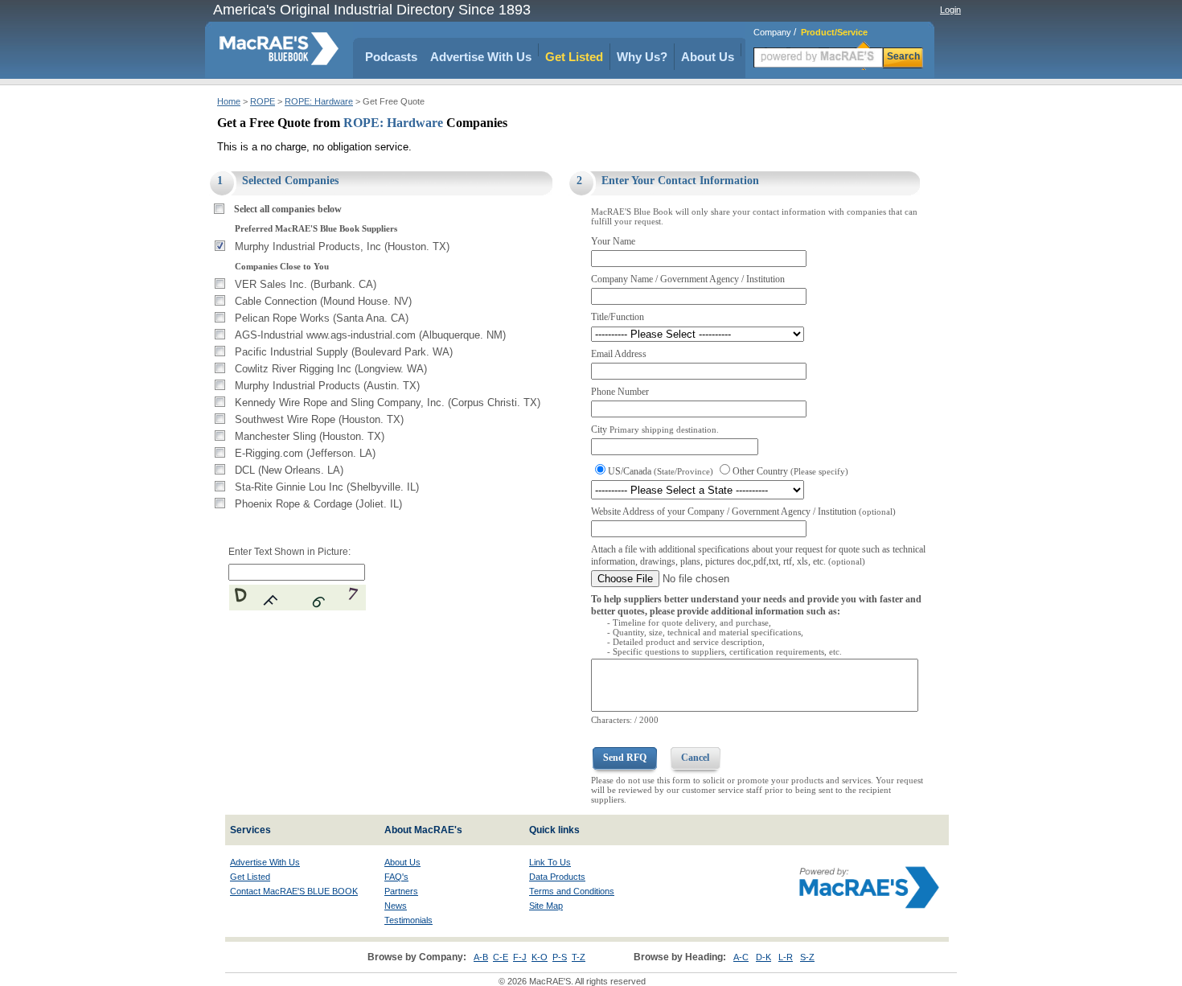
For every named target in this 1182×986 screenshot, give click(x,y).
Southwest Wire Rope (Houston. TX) (319, 419)
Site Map (546, 905)
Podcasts (391, 57)
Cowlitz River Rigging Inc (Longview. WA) (331, 369)
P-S (559, 957)
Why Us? (642, 57)
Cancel (695, 757)
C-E (500, 957)
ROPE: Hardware (319, 101)
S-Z (807, 957)
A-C (741, 957)
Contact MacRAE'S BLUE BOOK (294, 891)
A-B (481, 957)
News (395, 905)
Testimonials (408, 920)
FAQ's (396, 876)
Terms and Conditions (571, 891)
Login (950, 9)
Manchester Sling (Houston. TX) (309, 436)
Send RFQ (624, 757)
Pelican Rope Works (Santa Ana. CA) (321, 318)
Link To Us (550, 862)
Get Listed (574, 57)
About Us (707, 57)
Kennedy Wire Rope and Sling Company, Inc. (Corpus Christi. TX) (387, 402)
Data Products (557, 876)
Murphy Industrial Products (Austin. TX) (327, 386)
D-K (763, 957)
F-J (520, 957)
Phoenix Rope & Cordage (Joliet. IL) (318, 504)
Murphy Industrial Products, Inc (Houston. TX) (342, 246)
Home (228, 101)
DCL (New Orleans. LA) (289, 470)
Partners (401, 891)
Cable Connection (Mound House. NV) (323, 301)
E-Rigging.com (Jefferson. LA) (305, 453)
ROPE (262, 101)
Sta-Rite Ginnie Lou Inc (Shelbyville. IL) (327, 487)
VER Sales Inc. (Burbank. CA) (305, 284)
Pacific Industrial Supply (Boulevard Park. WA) (344, 352)
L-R (785, 957)
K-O (539, 957)
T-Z (578, 957)
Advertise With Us (480, 57)
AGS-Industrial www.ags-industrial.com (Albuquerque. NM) (370, 335)
